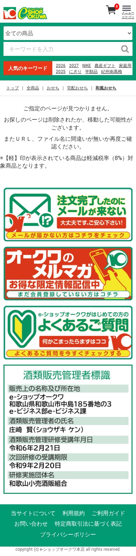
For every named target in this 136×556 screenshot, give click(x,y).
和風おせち (106, 88)
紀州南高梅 (111, 71)
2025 (61, 71)
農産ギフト (105, 65)
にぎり (75, 71)
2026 (61, 65)
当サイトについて (33, 513)
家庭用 (125, 65)
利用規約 (73, 513)
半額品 (91, 71)
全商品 (33, 88)
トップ (12, 88)
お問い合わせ (31, 523)
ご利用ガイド (108, 513)
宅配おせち (77, 88)
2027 (74, 65)
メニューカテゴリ (128, 15)
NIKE (86, 65)
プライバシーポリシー (68, 534)
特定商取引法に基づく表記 (88, 523)
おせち (53, 88)
